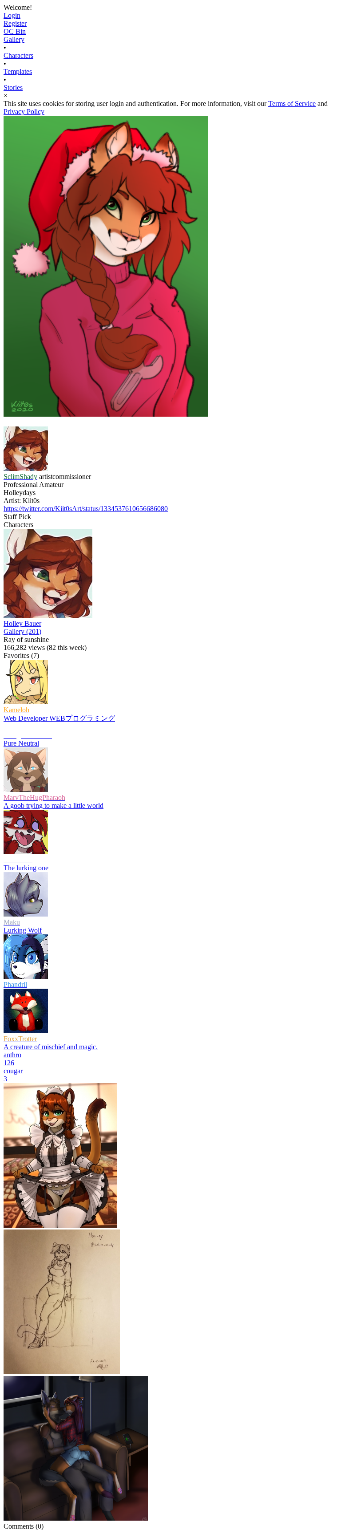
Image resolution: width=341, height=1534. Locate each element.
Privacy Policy (24, 111)
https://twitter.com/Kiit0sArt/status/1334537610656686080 (86, 508)
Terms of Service (292, 103)
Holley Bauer (22, 623)
